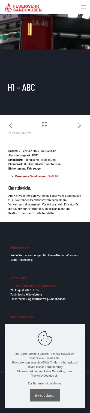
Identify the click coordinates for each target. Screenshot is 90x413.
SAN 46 (53, 176)
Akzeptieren (45, 395)
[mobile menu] (84, 7)
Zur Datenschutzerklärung (45, 383)
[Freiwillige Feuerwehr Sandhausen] (23, 7)
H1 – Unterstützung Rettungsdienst (33, 285)
